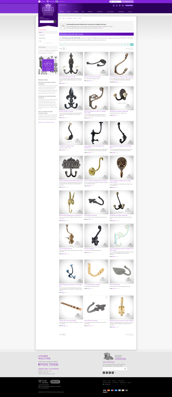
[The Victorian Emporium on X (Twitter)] (116, 5)
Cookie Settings (107, 384)
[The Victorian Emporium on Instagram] (123, 5)
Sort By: (62, 44)
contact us (100, 28)
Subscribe (125, 368)
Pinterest (110, 373)
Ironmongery (42, 30)
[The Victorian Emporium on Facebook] (113, 5)
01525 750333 (49, 364)
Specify (55, 382)
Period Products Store (44, 18)
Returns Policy (121, 380)
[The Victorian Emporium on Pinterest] (120, 5)
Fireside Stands (42, 38)
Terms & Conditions (107, 382)
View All (127, 48)
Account (60, 5)
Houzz (116, 373)
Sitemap (129, 382)
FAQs (109, 380)
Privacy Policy (115, 382)
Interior (40, 32)
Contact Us (114, 380)
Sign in (64, 5)
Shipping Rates (123, 382)
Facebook (104, 373)
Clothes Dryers (42, 35)
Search (42, 17)
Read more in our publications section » (46, 122)
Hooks (40, 41)
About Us (105, 380)
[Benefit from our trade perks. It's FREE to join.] (43, 381)
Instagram (113, 373)
